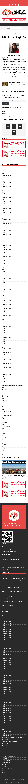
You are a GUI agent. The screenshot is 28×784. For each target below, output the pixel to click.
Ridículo (4, 433)
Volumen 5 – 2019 (7, 208)
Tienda (3, 608)
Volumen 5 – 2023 (7, 312)
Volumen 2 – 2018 (7, 179)
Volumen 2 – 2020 (7, 223)
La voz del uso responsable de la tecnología (12, 591)
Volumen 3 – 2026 (7, 382)
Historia (4, 408)
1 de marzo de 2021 (15, 84)
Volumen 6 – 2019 (7, 212)
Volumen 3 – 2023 (7, 304)
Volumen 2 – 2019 (7, 197)
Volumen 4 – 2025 (7, 359)
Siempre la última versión (8, 599)
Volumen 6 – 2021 (7, 264)
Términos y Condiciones (13, 563)
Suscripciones (5, 116)
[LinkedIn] (15, 4)
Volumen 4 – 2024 (7, 334)
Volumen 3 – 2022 (7, 278)
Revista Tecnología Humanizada (10, 115)
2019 (3, 190)
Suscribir (5, 103)
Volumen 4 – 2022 (7, 282)
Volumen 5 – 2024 (7, 337)
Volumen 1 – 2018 (7, 175)
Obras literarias (6, 430)
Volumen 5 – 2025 (7, 363)
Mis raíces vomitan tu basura (17, 82)
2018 (3, 172)
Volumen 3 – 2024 (7, 330)
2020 (3, 216)
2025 (3, 345)
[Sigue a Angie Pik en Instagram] (15, 77)
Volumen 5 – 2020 (7, 234)
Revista (3, 168)
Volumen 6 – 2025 (7, 367)
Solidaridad (5, 448)
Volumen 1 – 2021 (7, 245)
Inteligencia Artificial (7, 415)
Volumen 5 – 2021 (7, 260)
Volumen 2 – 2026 (7, 378)
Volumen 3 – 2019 (7, 201)
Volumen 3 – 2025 (7, 356)
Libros (3, 113)
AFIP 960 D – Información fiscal (9, 576)
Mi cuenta (4, 594)
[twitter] (12, 4)
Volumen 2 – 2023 (7, 300)
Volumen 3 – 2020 (7, 227)
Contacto (4, 585)
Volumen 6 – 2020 (7, 238)
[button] (26, 1)
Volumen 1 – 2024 (7, 323)
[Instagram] (18, 4)
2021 (3, 242)
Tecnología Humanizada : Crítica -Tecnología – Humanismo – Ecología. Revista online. (12, 602)
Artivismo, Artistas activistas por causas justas (13, 385)
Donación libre (5, 111)
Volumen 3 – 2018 (7, 182)
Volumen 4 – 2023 (7, 308)
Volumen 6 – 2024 (7, 341)
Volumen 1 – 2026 (7, 374)
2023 (3, 293)
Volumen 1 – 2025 (7, 348)
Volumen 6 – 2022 (7, 289)
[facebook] (9, 4)
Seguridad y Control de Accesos (9, 441)
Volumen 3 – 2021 (7, 253)
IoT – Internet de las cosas (8, 419)
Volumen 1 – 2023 (7, 297)
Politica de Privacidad (7, 596)
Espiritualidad (5, 400)
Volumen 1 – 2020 (7, 219)
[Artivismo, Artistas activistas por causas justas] (5, 84)
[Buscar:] (14, 28)
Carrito (3, 582)
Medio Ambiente (6, 426)
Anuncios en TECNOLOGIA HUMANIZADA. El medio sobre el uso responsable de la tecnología (13, 579)
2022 (3, 267)
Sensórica (4, 444)
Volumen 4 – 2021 (7, 256)
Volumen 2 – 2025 (7, 352)
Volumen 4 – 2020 (7, 230)
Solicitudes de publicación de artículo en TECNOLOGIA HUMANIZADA (11, 588)
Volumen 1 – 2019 (7, 194)
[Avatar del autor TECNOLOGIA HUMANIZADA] (14, 519)
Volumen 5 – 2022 (7, 286)
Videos (4, 452)
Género (4, 404)
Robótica (4, 437)
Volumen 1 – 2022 (7, 271)
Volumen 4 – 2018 (7, 186)
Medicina (4, 422)
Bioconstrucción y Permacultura (9, 393)
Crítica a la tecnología (7, 396)
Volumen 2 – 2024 (7, 326)
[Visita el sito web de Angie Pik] (12, 77)
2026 (3, 371)
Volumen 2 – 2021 (7, 249)
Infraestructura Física (7, 411)
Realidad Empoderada (13, 475)
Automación (5, 389)
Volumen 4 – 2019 (7, 205)
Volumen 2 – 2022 (7, 275)
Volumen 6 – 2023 (7, 315)
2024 (3, 319)
